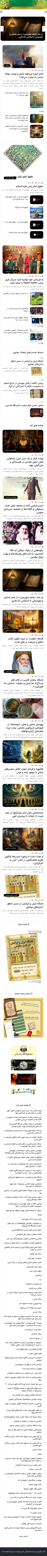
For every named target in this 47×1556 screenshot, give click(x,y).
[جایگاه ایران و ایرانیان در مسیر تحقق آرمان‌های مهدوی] (36, 371)
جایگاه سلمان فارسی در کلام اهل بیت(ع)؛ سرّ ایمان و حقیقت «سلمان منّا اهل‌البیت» (23, 683)
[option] (23, 29)
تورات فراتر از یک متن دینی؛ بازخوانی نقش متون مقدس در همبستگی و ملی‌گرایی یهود (25, 462)
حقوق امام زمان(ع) (21, 207)
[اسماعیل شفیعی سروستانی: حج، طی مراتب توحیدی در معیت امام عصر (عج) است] (36, 118)
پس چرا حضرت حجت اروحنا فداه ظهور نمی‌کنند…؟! (16, 94)
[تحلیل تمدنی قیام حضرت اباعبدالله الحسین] (36, 412)
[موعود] (23, 4)
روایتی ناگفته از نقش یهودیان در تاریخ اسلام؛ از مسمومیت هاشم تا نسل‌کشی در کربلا (23, 385)
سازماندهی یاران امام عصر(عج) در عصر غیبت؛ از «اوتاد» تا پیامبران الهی (24, 814)
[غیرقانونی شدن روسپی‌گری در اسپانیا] (36, 310)
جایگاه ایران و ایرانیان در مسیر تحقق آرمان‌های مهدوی (27, 362)
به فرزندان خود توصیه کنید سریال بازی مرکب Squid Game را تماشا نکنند (24, 281)
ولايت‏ (41, 111)
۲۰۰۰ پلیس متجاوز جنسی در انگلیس (15, 293)
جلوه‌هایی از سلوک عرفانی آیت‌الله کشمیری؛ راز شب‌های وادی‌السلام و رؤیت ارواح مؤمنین (23, 553)
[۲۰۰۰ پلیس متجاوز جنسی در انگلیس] (36, 298)
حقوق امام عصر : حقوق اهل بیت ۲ (16, 222)
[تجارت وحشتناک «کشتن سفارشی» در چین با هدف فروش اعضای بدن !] (36, 336)
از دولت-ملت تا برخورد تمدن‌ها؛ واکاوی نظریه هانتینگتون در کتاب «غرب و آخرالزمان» (24, 860)
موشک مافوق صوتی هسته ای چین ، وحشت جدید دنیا (15, 318)
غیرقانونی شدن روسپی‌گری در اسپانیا (17, 309)
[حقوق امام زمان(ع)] (36, 212)
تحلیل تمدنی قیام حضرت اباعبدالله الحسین (24, 405)
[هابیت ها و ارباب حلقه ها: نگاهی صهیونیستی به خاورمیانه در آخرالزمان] (36, 131)
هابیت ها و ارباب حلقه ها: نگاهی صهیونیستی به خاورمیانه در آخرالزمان (16, 128)
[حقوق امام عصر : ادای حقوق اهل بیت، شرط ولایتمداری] (36, 199)
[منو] (1, 12)
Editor (39, 70)
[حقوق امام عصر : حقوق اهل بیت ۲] (36, 225)
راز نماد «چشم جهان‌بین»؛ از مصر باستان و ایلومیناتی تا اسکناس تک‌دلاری (26, 35)
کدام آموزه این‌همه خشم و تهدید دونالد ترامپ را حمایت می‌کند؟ (24, 75)
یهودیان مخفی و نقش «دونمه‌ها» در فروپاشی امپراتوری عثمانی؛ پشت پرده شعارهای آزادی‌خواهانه (24, 727)
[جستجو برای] (46, 12)
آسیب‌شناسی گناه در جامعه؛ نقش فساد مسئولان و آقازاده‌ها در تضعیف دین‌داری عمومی (23, 509)
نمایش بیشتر (23, 1536)
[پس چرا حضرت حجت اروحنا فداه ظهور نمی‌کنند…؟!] (36, 99)
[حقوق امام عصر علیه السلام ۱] (36, 235)
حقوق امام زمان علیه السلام (29, 186)
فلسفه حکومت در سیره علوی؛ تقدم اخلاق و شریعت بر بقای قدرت (25, 640)
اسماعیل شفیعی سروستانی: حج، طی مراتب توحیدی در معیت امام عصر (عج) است (16, 118)
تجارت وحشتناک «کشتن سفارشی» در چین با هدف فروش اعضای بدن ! (15, 331)
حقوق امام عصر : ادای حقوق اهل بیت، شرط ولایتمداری (17, 198)
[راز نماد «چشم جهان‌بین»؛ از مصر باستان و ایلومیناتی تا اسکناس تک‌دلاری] (23, 29)
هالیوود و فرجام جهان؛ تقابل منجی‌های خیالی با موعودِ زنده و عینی (23, 770)
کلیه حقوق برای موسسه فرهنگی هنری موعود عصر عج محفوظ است (23, 1551)
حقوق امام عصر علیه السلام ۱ (18, 232)
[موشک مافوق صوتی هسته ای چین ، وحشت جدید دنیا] (36, 321)
